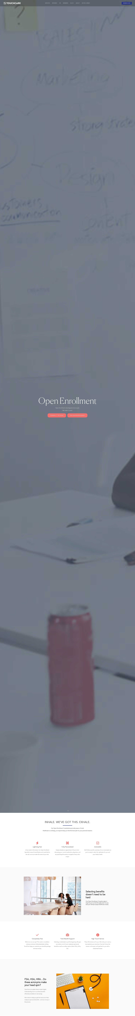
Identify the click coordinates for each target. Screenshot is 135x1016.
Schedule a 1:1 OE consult (56, 415)
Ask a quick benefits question (77, 415)
